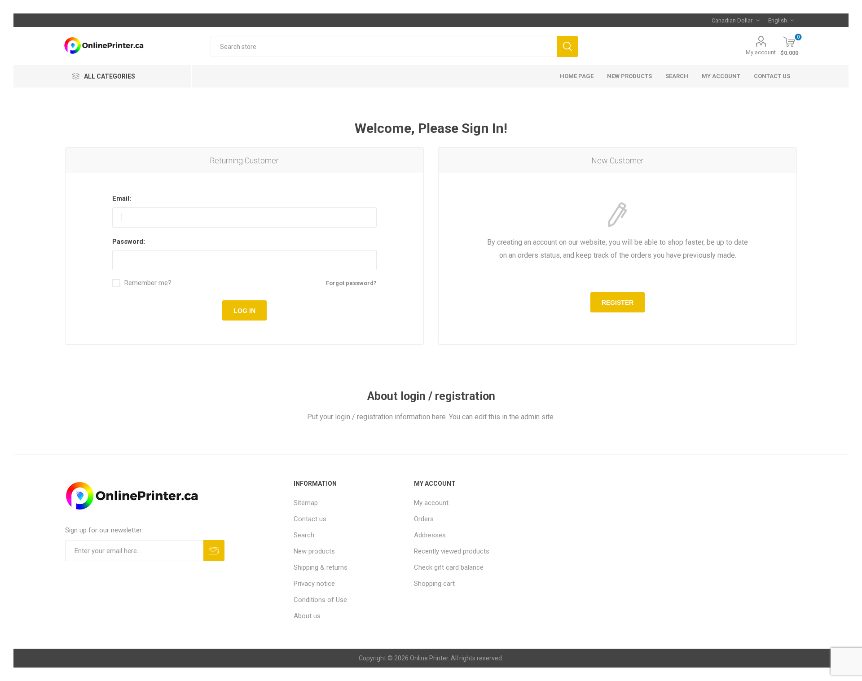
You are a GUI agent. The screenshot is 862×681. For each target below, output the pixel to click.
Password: (128, 241)
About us (307, 616)
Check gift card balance (449, 567)
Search (567, 46)
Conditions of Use (320, 600)
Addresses (430, 535)
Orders (424, 519)
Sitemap (306, 503)
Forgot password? (351, 283)
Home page (577, 76)
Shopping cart (434, 584)
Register (617, 302)
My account (761, 52)
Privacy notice (314, 584)
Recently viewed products (451, 551)
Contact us (772, 76)
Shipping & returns (320, 567)
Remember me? (148, 283)
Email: (121, 198)
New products (629, 76)
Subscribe (213, 550)
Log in (244, 310)
